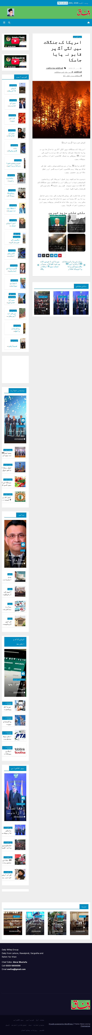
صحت (30, 1025)
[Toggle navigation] (4, 22)
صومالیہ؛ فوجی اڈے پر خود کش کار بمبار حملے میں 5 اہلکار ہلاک (50, 265)
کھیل (7, 1025)
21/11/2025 (18, 439)
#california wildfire (54, 68)
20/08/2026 (14, 931)
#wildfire (78, 72)
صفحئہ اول (40, 1020)
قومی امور (13, 85)
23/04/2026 (18, 692)
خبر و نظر (17, 234)
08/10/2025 (18, 817)
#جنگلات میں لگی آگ (72, 75)
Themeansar (85, 1026)
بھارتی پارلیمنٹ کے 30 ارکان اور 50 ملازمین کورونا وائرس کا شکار (72, 265)
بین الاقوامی (77, 37)
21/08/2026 (80, 931)
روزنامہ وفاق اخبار (29, 1030)
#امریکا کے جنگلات (64, 72)
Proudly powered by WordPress (61, 1024)
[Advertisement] (13, 369)
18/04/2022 (18, 563)
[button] (9, 22)
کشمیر (41, 1030)
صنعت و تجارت (20, 426)
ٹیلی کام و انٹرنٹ (19, 679)
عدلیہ (22, 550)
